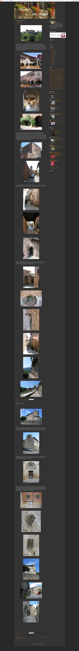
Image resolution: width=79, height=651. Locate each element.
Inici (31, 636)
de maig (52, 60)
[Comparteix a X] (31, 399)
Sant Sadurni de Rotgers (55, 86)
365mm (52, 127)
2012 (51, 63)
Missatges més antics (43, 636)
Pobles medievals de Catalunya (55, 77)
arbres (50, 68)
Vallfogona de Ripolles (55, 89)
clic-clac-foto (53, 93)
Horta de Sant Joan (56, 73)
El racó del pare (53, 145)
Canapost (59, 68)
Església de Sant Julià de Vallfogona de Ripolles (56, 72)
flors (52, 73)
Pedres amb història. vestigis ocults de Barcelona (57, 132)
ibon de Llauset (61, 73)
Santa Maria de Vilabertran (53, 88)
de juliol (52, 55)
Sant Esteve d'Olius (59, 81)
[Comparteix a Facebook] (32, 399)
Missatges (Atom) (22, 638)
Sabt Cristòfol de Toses (56, 80)
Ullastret (61, 88)
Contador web (51, 42)
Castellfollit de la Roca (57, 69)
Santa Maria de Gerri (60, 87)
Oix (23, 634)
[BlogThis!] (30, 399)
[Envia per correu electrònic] (29, 399)
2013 (51, 49)
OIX (17, 405)
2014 (51, 48)
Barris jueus (53, 68)
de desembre (53, 50)
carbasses (62, 68)
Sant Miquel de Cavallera (55, 85)
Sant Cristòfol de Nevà (54, 81)
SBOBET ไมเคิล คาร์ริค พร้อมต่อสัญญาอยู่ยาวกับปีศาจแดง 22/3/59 (58, 155)
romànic (57, 78)
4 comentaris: (26, 399)
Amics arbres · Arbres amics (55, 100)
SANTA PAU (19, 22)
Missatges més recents (19, 636)
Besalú (56, 68)
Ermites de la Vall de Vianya (53, 71)
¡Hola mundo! (52, 128)
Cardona (51, 69)
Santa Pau (24, 400)
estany (50, 73)
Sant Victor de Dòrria (54, 87)
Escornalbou (61, 71)
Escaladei (58, 71)
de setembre (53, 54)
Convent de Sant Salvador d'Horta (58, 70)
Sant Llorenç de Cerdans (58, 114)
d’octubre (52, 53)
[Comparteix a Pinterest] (33, 399)
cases (53, 69)
